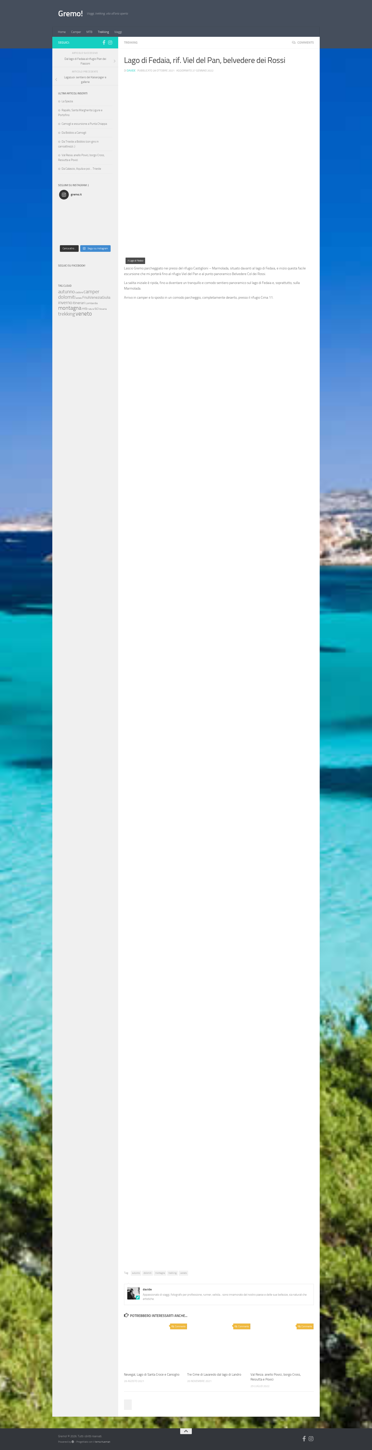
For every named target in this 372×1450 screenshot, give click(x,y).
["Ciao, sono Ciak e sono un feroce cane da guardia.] (105, 223)
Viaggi (118, 32)
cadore (79, 292)
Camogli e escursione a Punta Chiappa (84, 124)
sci (97, 308)
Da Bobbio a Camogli (74, 132)
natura (91, 309)
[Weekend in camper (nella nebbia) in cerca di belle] (65, 215)
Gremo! (70, 13)
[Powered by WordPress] (72, 1442)
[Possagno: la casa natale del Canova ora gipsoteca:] (105, 206)
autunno (136, 1273)
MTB (89, 32)
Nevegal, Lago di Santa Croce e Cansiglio (151, 1374)
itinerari (79, 302)
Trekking (103, 32)
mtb (85, 308)
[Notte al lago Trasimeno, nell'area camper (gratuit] (105, 215)
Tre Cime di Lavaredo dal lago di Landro (214, 1374)
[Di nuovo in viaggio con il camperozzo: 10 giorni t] (78, 223)
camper (91, 292)
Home (62, 32)
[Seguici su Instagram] (110, 42)
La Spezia (67, 101)
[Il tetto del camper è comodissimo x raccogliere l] (91, 223)
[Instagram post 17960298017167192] (65, 206)
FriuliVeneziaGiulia (96, 297)
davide (131, 70)
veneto (183, 1273)
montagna (160, 1273)
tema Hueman (102, 1441)
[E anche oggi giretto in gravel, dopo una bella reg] (78, 215)
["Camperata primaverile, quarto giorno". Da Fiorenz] (65, 231)
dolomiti (148, 1273)
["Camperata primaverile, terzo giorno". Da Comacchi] (78, 239)
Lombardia (92, 303)
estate (79, 298)
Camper (76, 32)
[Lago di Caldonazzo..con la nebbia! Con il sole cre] (91, 206)
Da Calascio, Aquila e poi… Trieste (81, 168)
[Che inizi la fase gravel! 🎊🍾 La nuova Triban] (91, 215)
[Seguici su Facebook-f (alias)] (104, 42)
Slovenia (103, 309)
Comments (305, 42)
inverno (65, 302)
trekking (173, 1273)
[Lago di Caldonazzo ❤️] (78, 206)
